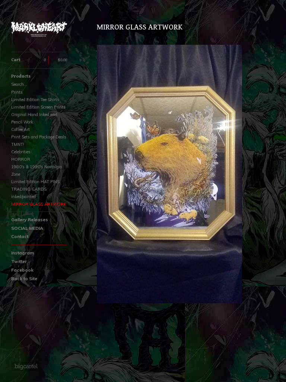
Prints (17, 92)
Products (21, 76)
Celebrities (21, 151)
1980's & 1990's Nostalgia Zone (36, 170)
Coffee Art (20, 129)
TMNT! (17, 144)
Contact (19, 236)
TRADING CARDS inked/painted (29, 193)
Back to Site (24, 278)
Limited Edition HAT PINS (35, 181)
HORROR (20, 159)
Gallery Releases (29, 219)
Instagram (22, 253)
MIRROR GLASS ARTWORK (38, 204)
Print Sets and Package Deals (38, 137)
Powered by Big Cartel (26, 366)
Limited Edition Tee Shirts (35, 99)
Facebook (22, 270)
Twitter (19, 261)
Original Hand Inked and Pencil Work (34, 118)
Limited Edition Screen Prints (38, 107)
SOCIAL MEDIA (27, 228)
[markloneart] (39, 30)
